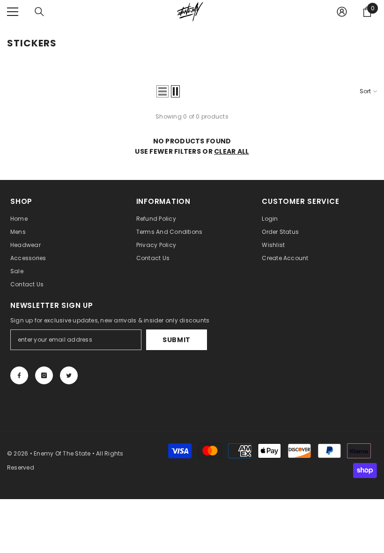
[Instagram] (44, 375)
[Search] (39, 11)
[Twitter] (69, 375)
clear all (231, 151)
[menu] (12, 11)
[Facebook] (19, 375)
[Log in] (342, 12)
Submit (176, 339)
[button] (162, 91)
